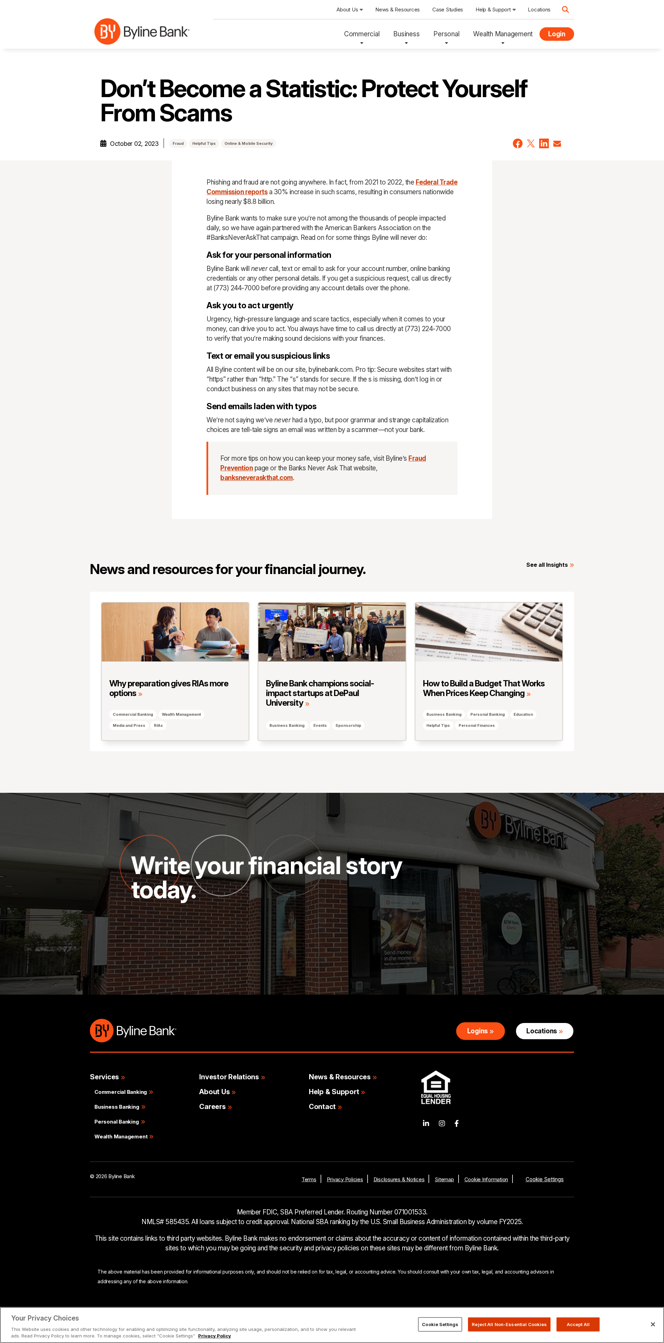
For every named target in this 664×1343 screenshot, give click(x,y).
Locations (541, 1031)
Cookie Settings (545, 1179)
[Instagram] (442, 1124)
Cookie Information (486, 1179)
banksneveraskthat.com (256, 478)
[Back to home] (142, 34)
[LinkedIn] (426, 1124)
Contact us (158, 944)
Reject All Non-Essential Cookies (509, 1324)
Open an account (236, 944)
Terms (309, 1179)
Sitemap (444, 1179)
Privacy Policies (345, 1179)
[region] (332, 1325)
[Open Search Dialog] (565, 9)
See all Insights (547, 564)
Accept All (578, 1324)
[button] (518, 143)
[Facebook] (457, 1124)
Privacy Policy (214, 1336)
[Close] (653, 1324)
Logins (477, 1031)
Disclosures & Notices (399, 1179)
